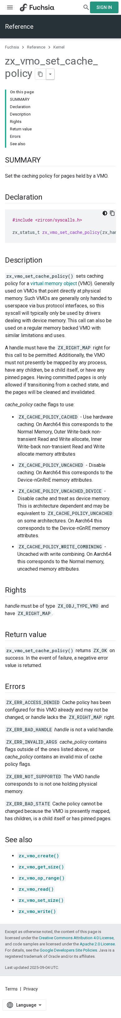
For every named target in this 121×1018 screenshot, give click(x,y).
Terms (11, 988)
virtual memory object (53, 283)
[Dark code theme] (105, 213)
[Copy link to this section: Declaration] (48, 197)
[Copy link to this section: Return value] (53, 635)
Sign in (104, 7)
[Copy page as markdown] (40, 74)
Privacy (31, 988)
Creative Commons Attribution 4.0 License (76, 938)
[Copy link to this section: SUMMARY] (46, 160)
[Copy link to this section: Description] (48, 260)
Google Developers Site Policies (68, 950)
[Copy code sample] (112, 213)
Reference (19, 26)
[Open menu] (10, 7)
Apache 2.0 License (97, 944)
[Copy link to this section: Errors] (31, 687)
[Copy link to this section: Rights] (32, 590)
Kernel (59, 47)
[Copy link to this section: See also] (38, 840)
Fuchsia (12, 47)
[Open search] (86, 7)
